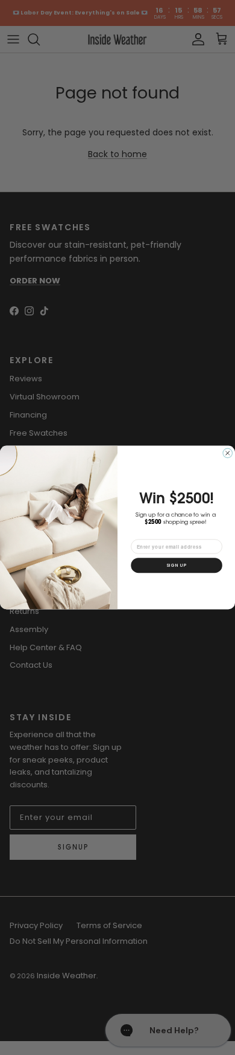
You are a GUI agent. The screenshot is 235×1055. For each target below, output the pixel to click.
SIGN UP (176, 565)
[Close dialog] (228, 453)
